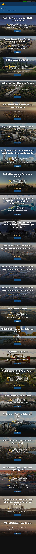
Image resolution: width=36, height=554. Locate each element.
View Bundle (18, 31)
